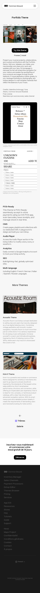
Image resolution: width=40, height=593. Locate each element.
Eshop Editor (9, 487)
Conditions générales (13, 539)
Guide (6, 520)
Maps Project (10, 532)
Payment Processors (13, 484)
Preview (17, 55)
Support (7, 523)
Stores (7, 510)
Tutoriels (8, 517)
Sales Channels (11, 480)
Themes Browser (11, 491)
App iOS (7, 503)
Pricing (7, 494)
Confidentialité (11, 536)
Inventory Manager (12, 477)
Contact (8, 546)
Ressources (9, 506)
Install (23, 55)
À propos (8, 549)
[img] (6, 6)
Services (8, 497)
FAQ (6, 513)
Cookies (7, 542)
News (6, 529)
